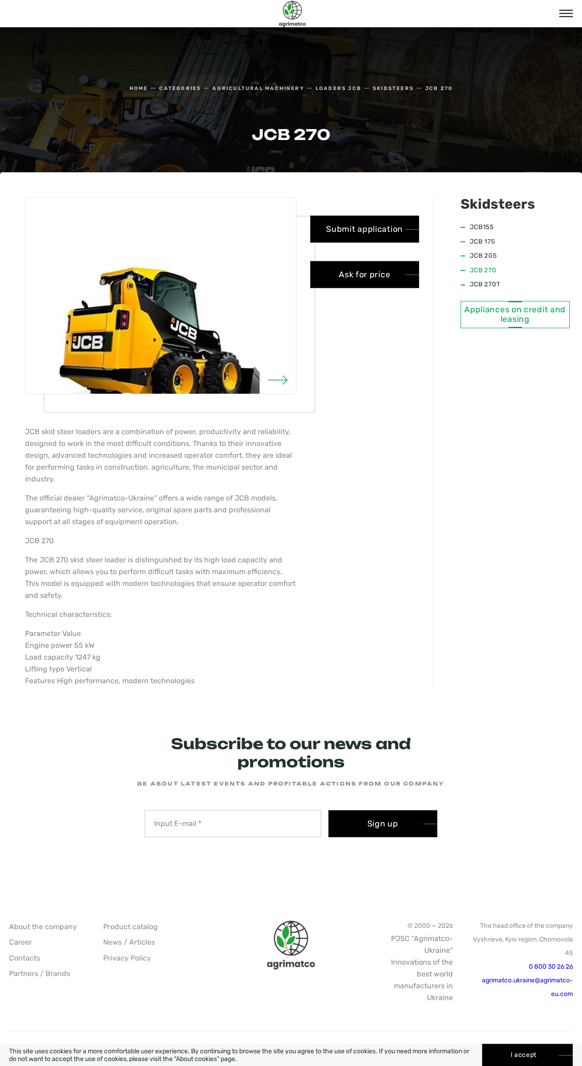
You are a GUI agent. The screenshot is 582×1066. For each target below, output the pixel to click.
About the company (43, 926)
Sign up (382, 824)
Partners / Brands (39, 973)
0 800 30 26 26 (551, 967)
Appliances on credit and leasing (515, 315)
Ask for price (364, 275)
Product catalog (130, 926)
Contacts (24, 958)
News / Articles (129, 942)
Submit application (364, 229)
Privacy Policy (127, 958)
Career (20, 942)
